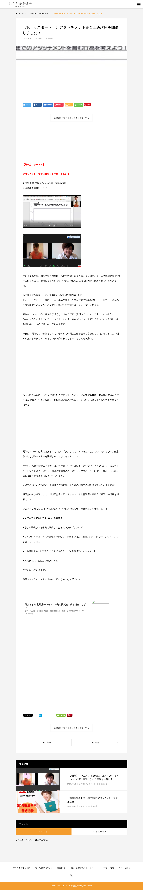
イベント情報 (108, 868)
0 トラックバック (99, 832)
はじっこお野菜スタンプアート (83, 868)
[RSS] (71, 875)
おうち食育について (44, 868)
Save (88, 105)
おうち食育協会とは (21, 868)
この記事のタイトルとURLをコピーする (71, 118)
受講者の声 (83, 784)
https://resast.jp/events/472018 (36, 589)
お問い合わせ (124, 868)
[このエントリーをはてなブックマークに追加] (40, 716)
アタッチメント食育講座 (43, 39)
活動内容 (61, 868)
